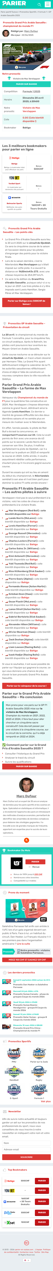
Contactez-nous (26, 1252)
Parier (35, 862)
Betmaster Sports (14, 203)
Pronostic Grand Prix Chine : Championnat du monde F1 (27, 1029)
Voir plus (46, 1101)
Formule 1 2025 (31, 91)
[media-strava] (26, 840)
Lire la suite (23, 943)
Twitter (37, 1252)
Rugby (39, 1080)
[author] (5, 33)
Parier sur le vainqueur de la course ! (26, 686)
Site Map (45, 1252)
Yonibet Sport (14, 184)
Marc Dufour (26, 796)
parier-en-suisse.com (24, 1250)
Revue (35, 866)
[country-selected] (25, 1260)
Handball (14, 1080)
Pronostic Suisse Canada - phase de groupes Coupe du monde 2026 (31, 995)
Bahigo (14, 164)
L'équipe (38, 1250)
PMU (14, 1062)
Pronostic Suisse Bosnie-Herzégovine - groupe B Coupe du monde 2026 (30, 1008)
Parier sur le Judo (39, 1062)
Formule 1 (39, 1098)
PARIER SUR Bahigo (26, 84)
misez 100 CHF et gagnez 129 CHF (27, 959)
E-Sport (14, 1098)
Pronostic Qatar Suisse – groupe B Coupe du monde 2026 (30, 1018)
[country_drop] (29, 1260)
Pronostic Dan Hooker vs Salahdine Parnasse (30, 985)
